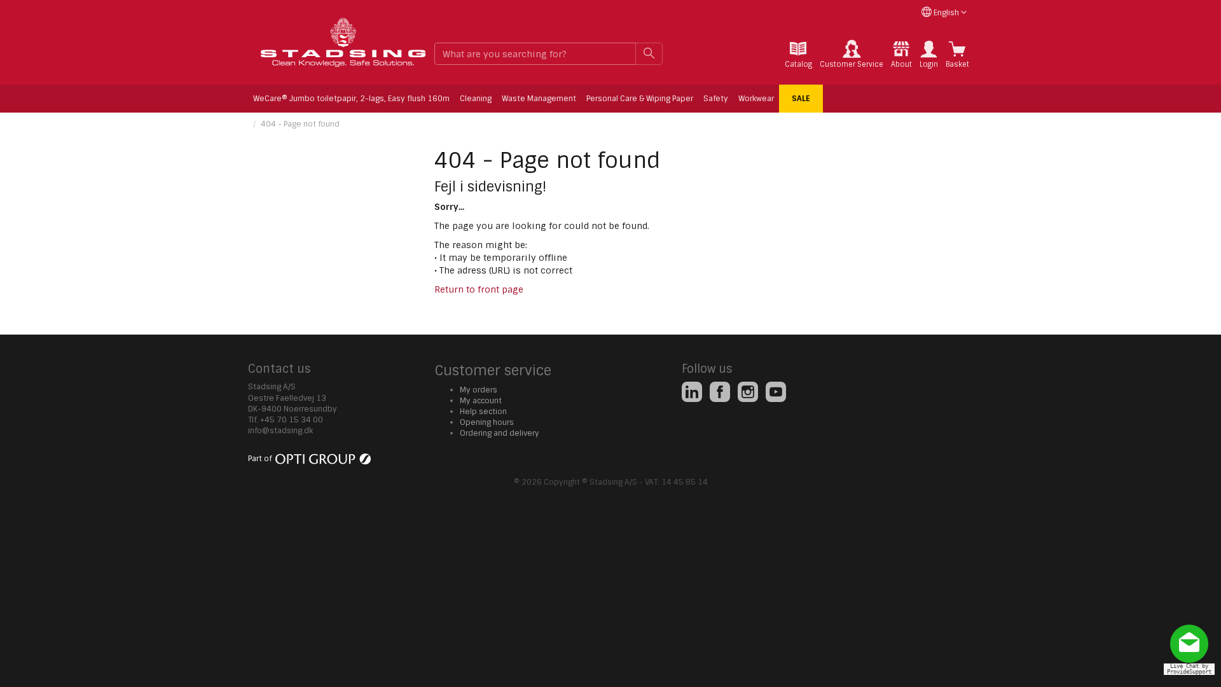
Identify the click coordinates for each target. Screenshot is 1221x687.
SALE (801, 99)
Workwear (756, 99)
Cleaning (476, 99)
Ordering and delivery (499, 433)
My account (481, 401)
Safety (715, 99)
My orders (478, 390)
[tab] (798, 54)
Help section (483, 411)
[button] (929, 54)
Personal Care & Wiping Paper (639, 99)
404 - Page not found (300, 124)
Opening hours (487, 422)
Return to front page (478, 289)
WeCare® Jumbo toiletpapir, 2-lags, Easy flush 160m (351, 99)
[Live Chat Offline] (1192, 649)
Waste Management (539, 99)
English (946, 13)
